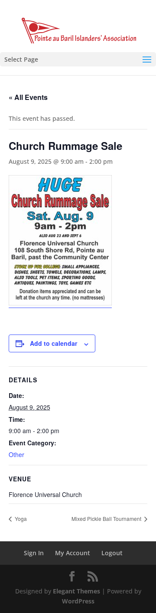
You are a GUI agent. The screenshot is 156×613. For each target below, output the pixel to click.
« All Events (28, 97)
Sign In (34, 553)
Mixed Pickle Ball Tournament (107, 518)
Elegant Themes (76, 591)
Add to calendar (53, 343)
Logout (112, 553)
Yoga (20, 518)
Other (16, 454)
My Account (72, 553)
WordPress (78, 601)
